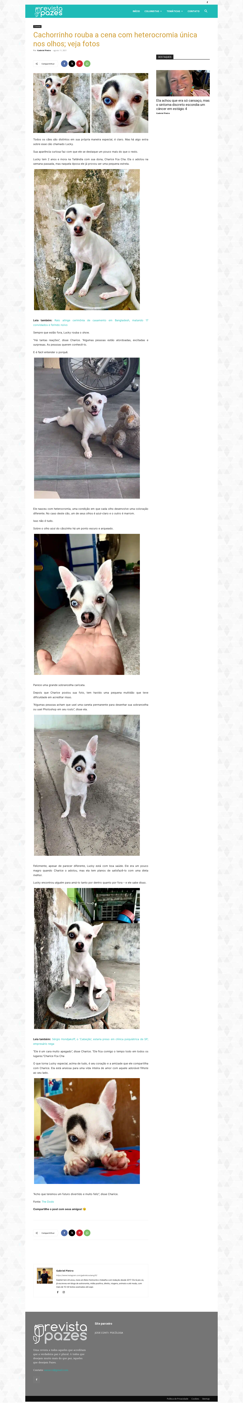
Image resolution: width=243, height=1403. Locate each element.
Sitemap (206, 1398)
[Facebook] (207, 2)
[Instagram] (65, 1292)
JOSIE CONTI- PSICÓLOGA (109, 1332)
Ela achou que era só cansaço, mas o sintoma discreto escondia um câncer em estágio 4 (183, 105)
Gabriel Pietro (44, 50)
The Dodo (48, 1201)
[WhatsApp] (87, 63)
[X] (72, 63)
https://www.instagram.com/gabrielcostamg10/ (76, 1275)
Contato (194, 11)
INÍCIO (136, 11)
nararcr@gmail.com (56, 1370)
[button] (206, 11)
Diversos (37, 26)
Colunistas (151, 11)
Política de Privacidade (177, 1398)
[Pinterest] (79, 63)
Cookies (195, 1398)
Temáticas (173, 11)
